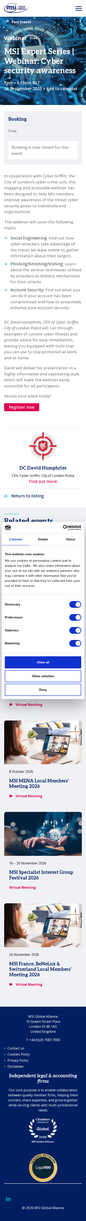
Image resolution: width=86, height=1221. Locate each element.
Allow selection (43, 676)
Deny (43, 689)
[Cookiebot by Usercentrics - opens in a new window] (63, 527)
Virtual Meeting (29, 704)
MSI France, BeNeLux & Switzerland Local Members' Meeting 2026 (40, 969)
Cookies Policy (19, 1054)
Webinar (15, 38)
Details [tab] (43, 539)
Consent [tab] (15, 539)
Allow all (43, 662)
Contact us (16, 1048)
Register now (22, 407)
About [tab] (70, 539)
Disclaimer (16, 1066)
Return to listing (27, 496)
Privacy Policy (18, 1060)
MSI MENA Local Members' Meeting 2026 (39, 783)
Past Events (21, 22)
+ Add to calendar (60, 88)
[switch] (75, 617)
